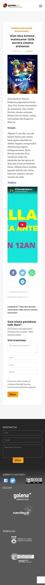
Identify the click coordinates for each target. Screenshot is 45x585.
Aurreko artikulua (18, 292)
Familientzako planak (21, 28)
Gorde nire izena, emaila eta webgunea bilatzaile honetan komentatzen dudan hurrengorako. (22, 384)
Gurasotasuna (21, 31)
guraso (29, 51)
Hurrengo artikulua (18, 297)
